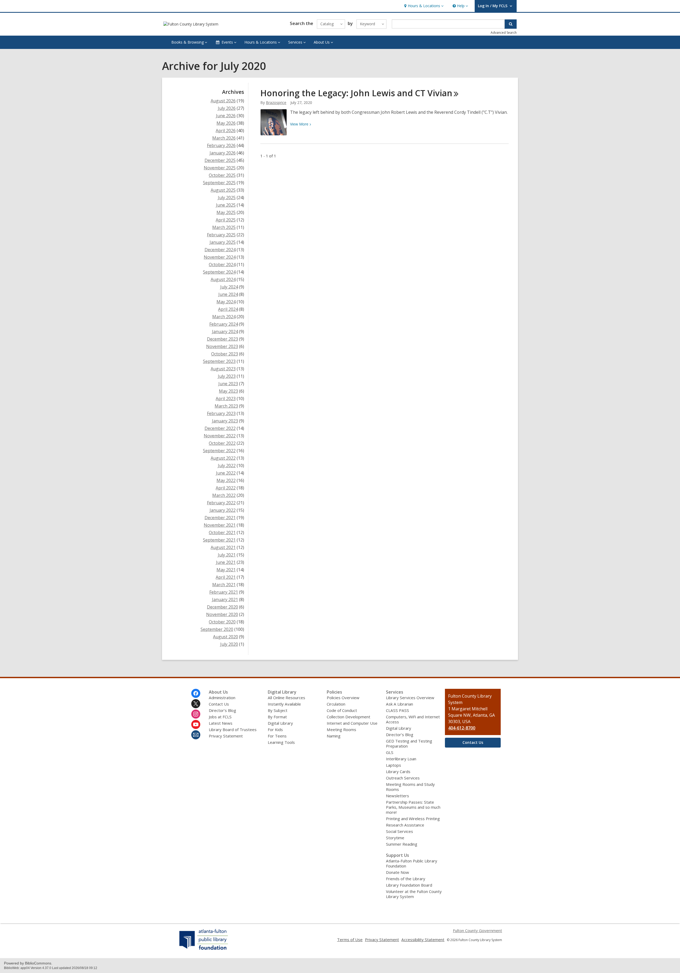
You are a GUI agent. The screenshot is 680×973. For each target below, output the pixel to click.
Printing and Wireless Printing (413, 818)
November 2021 (220, 525)
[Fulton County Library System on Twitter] (195, 703)
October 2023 (224, 354)
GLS (389, 752)
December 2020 (222, 607)
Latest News (220, 723)
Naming (334, 736)
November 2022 (220, 436)
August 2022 (223, 458)
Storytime (395, 837)
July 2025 (227, 197)
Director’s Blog (222, 710)
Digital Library (280, 723)
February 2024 (223, 324)
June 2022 (226, 473)
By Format (277, 716)
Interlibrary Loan (401, 758)
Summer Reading (401, 844)
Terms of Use (350, 939)
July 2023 (227, 376)
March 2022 (224, 495)
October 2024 (222, 264)
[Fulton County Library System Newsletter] (195, 734)
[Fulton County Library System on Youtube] (195, 724)
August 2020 (225, 637)
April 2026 (226, 130)
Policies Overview (343, 697)
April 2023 (226, 398)
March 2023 (226, 406)
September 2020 (217, 629)
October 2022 (222, 443)
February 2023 (221, 413)
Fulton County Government (477, 930)
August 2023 (223, 369)
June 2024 (228, 294)
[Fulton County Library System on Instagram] (195, 714)
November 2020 (222, 614)
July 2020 (229, 644)
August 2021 (223, 547)
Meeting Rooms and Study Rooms (410, 787)
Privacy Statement (226, 736)
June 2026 (226, 116)
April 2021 (226, 577)
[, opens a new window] (204, 949)
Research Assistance (405, 825)
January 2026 (223, 153)
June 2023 (228, 384)
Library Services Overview (410, 697)
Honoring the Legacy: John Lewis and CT (356, 93)
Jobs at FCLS (220, 716)
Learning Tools (281, 742)
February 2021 (223, 592)
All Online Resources (286, 697)
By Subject (277, 710)
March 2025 (224, 227)
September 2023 (219, 361)
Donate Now (397, 872)
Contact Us (219, 704)
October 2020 (222, 622)
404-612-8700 (461, 728)
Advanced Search (504, 32)
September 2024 (219, 272)
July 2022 (227, 465)
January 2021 (225, 599)
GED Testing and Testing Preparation (409, 743)
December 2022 (220, 428)
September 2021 (219, 540)
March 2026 (224, 138)
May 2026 (226, 123)
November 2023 (222, 346)
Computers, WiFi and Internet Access (413, 719)
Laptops (393, 765)
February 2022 (221, 503)
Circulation (336, 704)
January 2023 (225, 421)
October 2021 (222, 532)
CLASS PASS (397, 710)
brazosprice (276, 102)
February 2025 (221, 235)
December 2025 (220, 160)
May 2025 (226, 212)
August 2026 (223, 101)
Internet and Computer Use (352, 723)
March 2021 (224, 585)
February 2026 (221, 145)
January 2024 (225, 331)
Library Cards (398, 771)
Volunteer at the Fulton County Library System (414, 894)
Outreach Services (403, 778)
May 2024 (226, 302)
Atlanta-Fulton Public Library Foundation (411, 863)
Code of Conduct (342, 710)
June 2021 (226, 562)
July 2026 (227, 108)
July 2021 (227, 555)
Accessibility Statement (422, 939)
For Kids (275, 729)
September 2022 (219, 451)
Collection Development (348, 716)
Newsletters (397, 795)
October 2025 (222, 175)
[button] (423, 6)
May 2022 (226, 480)
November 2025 (220, 168)
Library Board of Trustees (233, 729)
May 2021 (226, 570)
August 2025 (223, 190)
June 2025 (226, 205)
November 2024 (220, 257)
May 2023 (228, 391)
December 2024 (220, 250)
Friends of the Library (405, 878)
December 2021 (220, 518)
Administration (222, 697)
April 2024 (228, 309)
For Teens (277, 736)
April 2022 (226, 488)
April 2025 (226, 220)
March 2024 (224, 317)
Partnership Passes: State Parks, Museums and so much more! (413, 807)
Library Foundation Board (409, 885)
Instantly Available (284, 704)
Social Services (399, 831)
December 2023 (222, 339)
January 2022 (223, 510)
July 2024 (229, 287)
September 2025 (219, 183)
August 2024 (223, 279)
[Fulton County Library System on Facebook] (195, 693)
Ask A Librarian (399, 704)
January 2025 (223, 242)
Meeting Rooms (341, 729)
